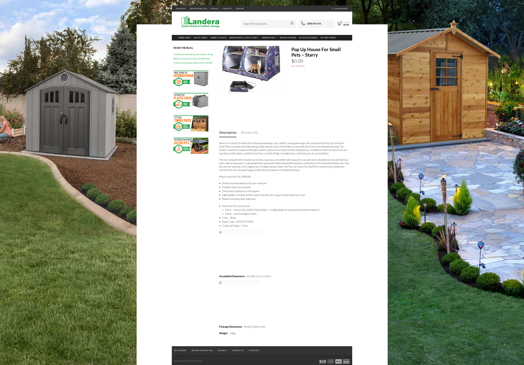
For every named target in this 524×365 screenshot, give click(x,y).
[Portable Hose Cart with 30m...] (521, 182)
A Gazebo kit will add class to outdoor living (193, 54)
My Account (181, 8)
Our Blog (214, 8)
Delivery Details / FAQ (198, 8)
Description (227, 132)
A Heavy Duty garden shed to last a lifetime (193, 63)
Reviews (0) (249, 132)
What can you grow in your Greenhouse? (191, 58)
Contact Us (227, 8)
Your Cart (240, 8)
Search (292, 23)
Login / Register (340, 8)
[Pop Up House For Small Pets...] (2, 182)
